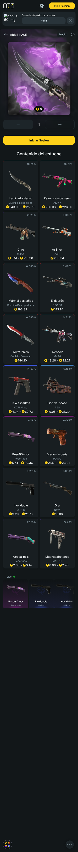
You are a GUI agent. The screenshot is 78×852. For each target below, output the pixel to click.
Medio (62, 34)
